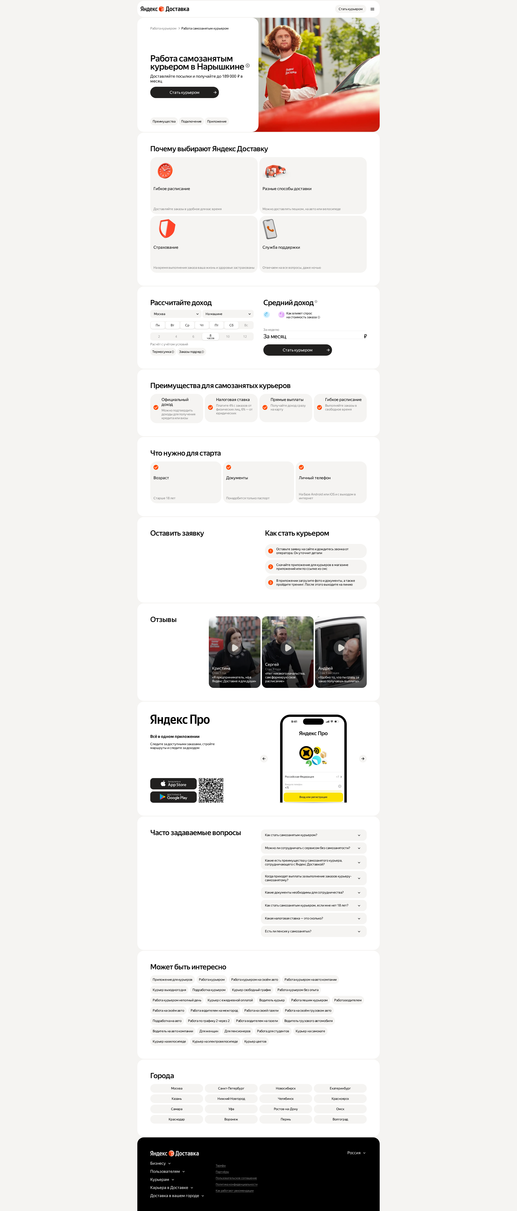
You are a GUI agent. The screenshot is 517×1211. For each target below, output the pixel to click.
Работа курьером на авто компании (311, 979)
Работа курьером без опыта (297, 990)
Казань (177, 1099)
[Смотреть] (235, 652)
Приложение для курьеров (172, 979)
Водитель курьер (272, 1000)
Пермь (286, 1119)
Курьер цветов (255, 1041)
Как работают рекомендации (235, 1190)
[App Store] (173, 783)
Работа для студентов (273, 1031)
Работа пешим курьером (309, 1000)
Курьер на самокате (310, 1031)
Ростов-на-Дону (286, 1109)
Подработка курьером (209, 990)
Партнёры (222, 1171)
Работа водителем (347, 1000)
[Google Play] (173, 797)
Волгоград (340, 1119)
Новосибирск (286, 1088)
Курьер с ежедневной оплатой (230, 1000)
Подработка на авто (167, 1021)
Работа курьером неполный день (177, 1000)
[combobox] (174, 314)
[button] (314, 835)
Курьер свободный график (251, 990)
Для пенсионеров (238, 1031)
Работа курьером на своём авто (254, 979)
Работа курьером (163, 28)
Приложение (216, 121)
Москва (176, 1088)
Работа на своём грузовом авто (308, 1010)
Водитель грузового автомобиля (308, 1021)
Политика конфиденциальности (236, 1184)
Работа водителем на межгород (214, 1010)
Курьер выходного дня (169, 990)
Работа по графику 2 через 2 (209, 1021)
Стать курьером (351, 9)
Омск (340, 1109)
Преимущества (164, 121)
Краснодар (177, 1119)
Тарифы (221, 1165)
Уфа (231, 1109)
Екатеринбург (340, 1088)
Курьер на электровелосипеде (215, 1041)
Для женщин (209, 1031)
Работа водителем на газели (257, 1021)
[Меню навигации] (372, 9)
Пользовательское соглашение (236, 1178)
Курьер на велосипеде (169, 1041)
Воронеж (231, 1119)
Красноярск (340, 1099)
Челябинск (286, 1099)
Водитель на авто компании (173, 1031)
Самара (176, 1109)
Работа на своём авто (168, 1010)
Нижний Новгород (231, 1099)
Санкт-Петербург (231, 1088)
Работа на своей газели (261, 1010)
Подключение (191, 121)
